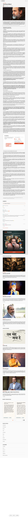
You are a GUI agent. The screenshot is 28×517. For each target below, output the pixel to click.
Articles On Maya (6, 328)
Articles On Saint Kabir (7, 256)
